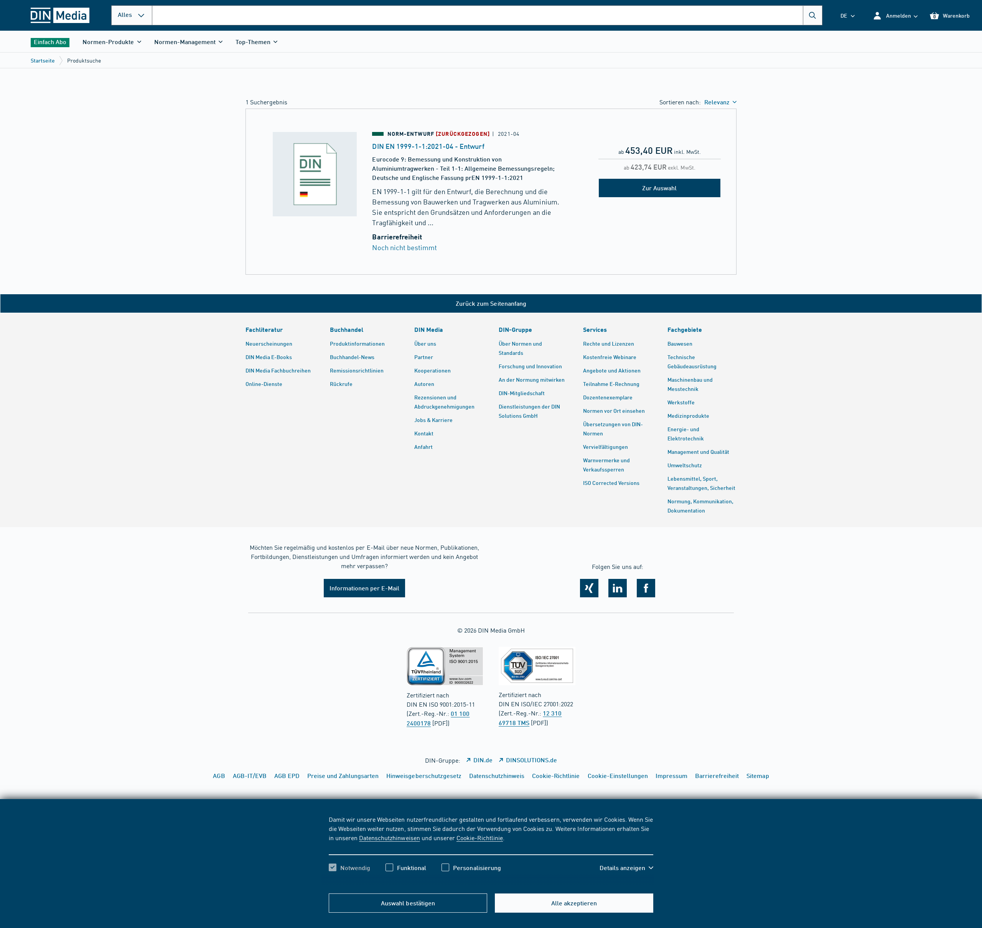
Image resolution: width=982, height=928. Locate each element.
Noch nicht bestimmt (404, 247)
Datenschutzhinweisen (389, 837)
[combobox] (487, 15)
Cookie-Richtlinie (479, 837)
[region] (491, 850)
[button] (895, 15)
